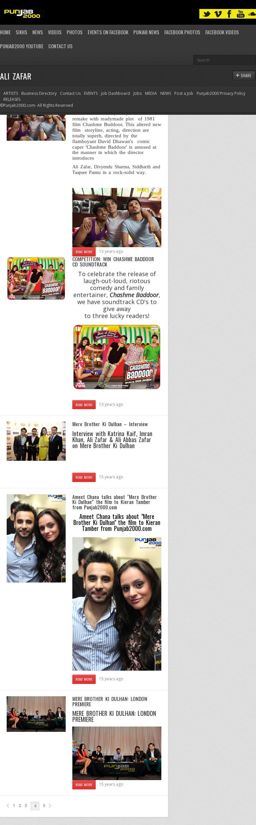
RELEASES (11, 99)
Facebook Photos (182, 32)
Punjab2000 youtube (21, 46)
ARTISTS (10, 93)
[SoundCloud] (252, 14)
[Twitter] (207, 14)
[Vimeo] (218, 14)
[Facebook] (229, 14)
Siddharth (141, 166)
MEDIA (151, 93)
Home (5, 32)
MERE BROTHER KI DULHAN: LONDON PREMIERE (109, 701)
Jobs (137, 93)
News (37, 32)
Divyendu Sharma (111, 166)
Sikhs (21, 32)
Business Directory (39, 93)
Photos (75, 32)
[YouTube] (241, 14)
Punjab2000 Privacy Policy (221, 93)
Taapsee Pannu (86, 172)
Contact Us (60, 46)
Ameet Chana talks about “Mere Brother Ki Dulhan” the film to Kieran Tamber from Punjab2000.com (114, 502)
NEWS (165, 93)
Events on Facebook (108, 32)
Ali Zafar (81, 166)
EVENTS (91, 93)
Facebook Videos (222, 32)
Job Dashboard (115, 93)
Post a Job (183, 93)
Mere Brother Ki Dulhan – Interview (110, 424)
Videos (55, 32)
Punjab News (146, 32)
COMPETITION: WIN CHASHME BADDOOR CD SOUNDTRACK (113, 261)
